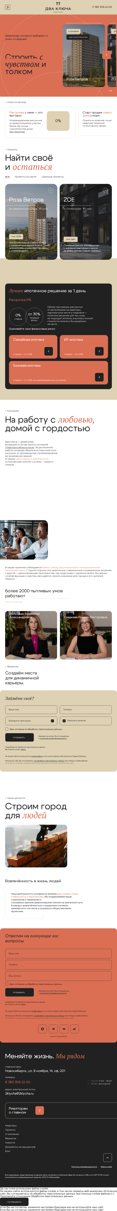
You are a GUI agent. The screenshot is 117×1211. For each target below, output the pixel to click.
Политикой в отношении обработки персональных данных (36, 1196)
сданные (53, 177)
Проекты (10, 1129)
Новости (10, 1142)
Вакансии (10, 1138)
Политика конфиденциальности (84, 1167)
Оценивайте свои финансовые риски (32, 329)
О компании (12, 1134)
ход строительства (78, 37)
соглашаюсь (14, 1201)
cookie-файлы (36, 756)
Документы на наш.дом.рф (20, 1147)
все (7, 177)
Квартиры (11, 1125)
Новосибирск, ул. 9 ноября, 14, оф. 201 (35, 1071)
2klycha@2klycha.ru (19, 1093)
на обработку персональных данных (49, 761)
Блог (8, 1151)
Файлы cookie (106, 1167)
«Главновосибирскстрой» (19, 447)
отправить (19, 737)
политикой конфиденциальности (53, 738)
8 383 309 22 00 (17, 1082)
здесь (23, 749)
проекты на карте (26, 177)
